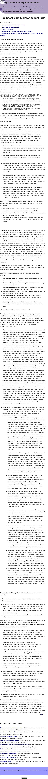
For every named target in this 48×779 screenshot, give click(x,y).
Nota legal (45, 770)
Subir (43, 714)
